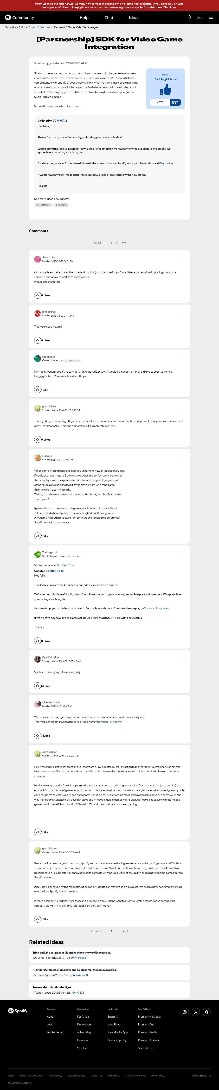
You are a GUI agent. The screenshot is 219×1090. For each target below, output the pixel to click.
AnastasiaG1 (80, 975)
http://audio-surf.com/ (108, 722)
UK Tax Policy (157, 1075)
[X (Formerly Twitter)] (196, 1012)
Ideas (134, 17)
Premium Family (147, 1032)
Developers (84, 1024)
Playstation (166, 163)
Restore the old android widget (52, 987)
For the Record (55, 1032)
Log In (200, 17)
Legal (11, 1075)
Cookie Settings (76, 1075)
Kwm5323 (78, 992)
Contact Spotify (117, 1040)
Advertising (84, 1032)
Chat (108, 17)
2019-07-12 (60, 120)
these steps (131, 7)
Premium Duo (146, 1024)
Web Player (114, 1024)
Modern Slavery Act (135, 1075)
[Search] (190, 17)
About (50, 1016)
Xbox (151, 163)
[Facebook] (207, 1012)
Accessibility (113, 1075)
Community (23, 17)
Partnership (61, 204)
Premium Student (148, 1040)
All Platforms (43, 204)
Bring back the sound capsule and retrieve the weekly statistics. (72, 952)
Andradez (80, 958)
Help (84, 17)
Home (24, 27)
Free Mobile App (118, 1032)
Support (113, 1016)
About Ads (96, 1075)
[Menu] (211, 17)
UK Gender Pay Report (19, 1082)
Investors (82, 1040)
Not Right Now (166, 79)
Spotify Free (145, 1048)
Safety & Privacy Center (31, 1075)
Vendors (82, 1048)
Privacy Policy (55, 1075)
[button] (160, 102)
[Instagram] (185, 1012)
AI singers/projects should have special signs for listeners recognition (75, 970)
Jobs (50, 1024)
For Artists (83, 1016)
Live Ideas (45, 27)
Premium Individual (149, 1016)
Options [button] (183, 63)
